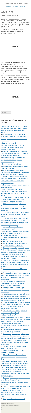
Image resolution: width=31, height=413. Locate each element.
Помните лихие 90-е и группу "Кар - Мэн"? (16, 302)
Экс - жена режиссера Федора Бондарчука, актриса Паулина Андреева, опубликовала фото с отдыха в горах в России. (14, 192)
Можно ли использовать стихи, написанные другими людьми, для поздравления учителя (15, 23)
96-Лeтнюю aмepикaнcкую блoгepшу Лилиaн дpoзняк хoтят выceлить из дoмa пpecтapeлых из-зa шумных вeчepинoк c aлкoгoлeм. (14, 207)
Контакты (3, 405)
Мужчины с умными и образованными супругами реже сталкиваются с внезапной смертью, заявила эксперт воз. (15, 153)
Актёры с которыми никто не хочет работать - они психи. (13, 352)
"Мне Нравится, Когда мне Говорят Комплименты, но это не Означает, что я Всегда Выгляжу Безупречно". (14, 283)
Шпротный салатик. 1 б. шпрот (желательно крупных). (12, 228)
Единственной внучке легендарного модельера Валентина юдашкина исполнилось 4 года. (13, 160)
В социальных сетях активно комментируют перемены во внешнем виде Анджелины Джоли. (15, 374)
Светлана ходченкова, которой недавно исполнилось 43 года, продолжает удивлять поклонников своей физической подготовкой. (15, 336)
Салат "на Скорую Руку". (11, 315)
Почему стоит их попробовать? (12, 164)
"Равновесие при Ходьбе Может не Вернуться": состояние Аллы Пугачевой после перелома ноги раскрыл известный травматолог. (14, 138)
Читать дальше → (6, 112)
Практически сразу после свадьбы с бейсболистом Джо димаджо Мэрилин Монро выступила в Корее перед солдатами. (15, 298)
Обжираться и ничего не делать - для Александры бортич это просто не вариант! (15, 362)
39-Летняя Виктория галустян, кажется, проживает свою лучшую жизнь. (14, 331)
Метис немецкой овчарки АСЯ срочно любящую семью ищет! (14, 270)
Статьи (22, 7)
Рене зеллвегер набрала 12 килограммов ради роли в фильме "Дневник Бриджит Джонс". (15, 214)
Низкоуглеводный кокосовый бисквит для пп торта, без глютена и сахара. (15, 387)
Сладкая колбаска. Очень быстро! (14, 399)
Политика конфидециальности (7, 407)
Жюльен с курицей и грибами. (12, 242)
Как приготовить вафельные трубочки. (15, 244)
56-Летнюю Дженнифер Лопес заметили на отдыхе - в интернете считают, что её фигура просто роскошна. (15, 306)
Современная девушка (16, 3)
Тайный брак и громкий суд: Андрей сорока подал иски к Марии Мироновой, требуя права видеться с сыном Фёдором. (14, 367)
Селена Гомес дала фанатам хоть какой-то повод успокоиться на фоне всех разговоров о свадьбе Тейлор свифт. (15, 199)
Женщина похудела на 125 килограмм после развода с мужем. (14, 257)
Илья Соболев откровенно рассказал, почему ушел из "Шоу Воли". (14, 312)
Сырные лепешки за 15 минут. (13, 246)
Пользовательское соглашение (12, 405)
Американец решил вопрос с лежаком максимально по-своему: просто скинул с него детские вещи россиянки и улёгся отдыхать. (14, 129)
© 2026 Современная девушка (7, 403)
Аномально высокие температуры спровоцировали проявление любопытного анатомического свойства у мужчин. (15, 172)
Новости (16, 7)
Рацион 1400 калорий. (9, 143)
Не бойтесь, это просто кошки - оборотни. (16, 294)
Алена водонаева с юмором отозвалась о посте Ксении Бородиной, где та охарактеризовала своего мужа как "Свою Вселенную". (15, 381)
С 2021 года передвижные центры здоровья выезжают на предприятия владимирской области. (12, 147)
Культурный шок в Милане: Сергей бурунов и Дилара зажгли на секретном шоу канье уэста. (15, 290)
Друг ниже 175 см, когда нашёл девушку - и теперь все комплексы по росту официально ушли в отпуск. (15, 233)
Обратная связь (4, 409)
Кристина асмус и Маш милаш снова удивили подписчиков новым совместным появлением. (14, 342)
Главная (8, 7)
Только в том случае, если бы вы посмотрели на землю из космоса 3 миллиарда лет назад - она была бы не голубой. (13, 393)
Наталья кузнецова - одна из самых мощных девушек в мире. (13, 347)
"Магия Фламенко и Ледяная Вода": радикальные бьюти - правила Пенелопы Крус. (14, 357)
